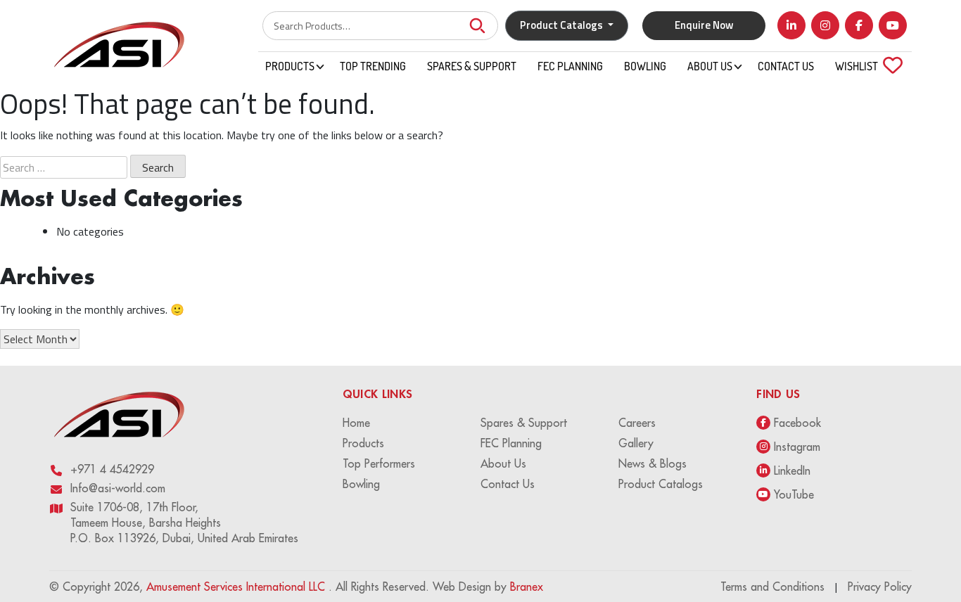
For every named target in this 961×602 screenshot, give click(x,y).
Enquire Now (704, 25)
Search (477, 25)
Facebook (797, 423)
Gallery (636, 443)
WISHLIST (865, 65)
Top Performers (379, 463)
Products (289, 66)
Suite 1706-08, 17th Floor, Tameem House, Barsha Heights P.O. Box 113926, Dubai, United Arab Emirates (184, 522)
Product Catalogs (660, 484)
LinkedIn (792, 470)
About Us (709, 66)
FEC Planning (570, 66)
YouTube (794, 494)
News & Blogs (652, 463)
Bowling (645, 66)
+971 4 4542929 (112, 469)
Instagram (797, 447)
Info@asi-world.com (117, 488)
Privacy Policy (880, 586)
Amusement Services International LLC (237, 586)
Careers (637, 423)
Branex (526, 586)
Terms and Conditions (772, 586)
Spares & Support (471, 66)
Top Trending (373, 66)
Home (356, 423)
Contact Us (786, 66)
